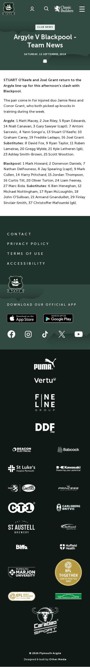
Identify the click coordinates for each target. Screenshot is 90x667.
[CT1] (21, 507)
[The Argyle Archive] (68, 596)
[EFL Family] (21, 596)
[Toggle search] (46, 9)
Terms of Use (25, 253)
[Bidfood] (68, 527)
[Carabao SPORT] (45, 620)
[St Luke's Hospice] (21, 468)
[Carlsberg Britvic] (68, 507)
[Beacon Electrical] (21, 449)
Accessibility (26, 263)
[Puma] (45, 364)
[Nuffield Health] (68, 547)
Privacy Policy (28, 244)
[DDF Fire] (45, 427)
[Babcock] (68, 449)
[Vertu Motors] (45, 380)
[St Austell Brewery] (21, 526)
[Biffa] (21, 547)
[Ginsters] (21, 488)
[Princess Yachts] (68, 488)
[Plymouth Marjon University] (21, 572)
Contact (19, 234)
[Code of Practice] (68, 572)
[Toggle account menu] (32, 9)
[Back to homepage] (8, 9)
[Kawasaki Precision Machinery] (68, 468)
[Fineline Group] (45, 402)
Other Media (57, 659)
